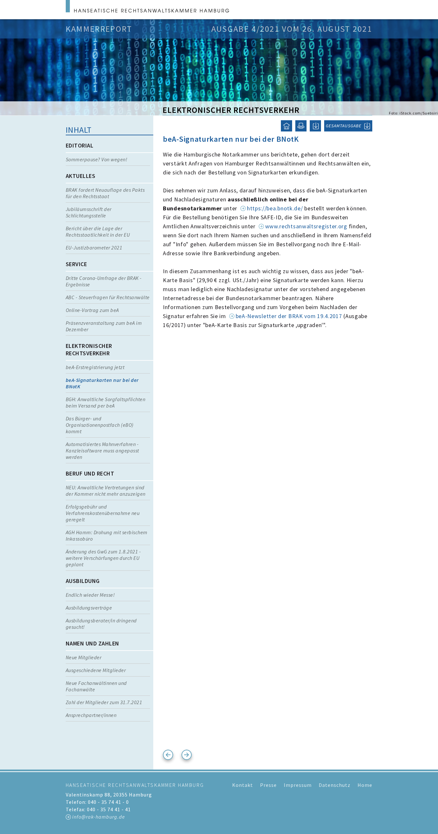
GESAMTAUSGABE (343, 126)
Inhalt (79, 129)
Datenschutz (334, 785)
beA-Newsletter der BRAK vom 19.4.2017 (289, 316)
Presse (268, 785)
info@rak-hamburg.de (98, 816)
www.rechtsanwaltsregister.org (306, 226)
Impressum (298, 785)
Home (365, 785)
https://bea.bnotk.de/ (275, 208)
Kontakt (242, 785)
